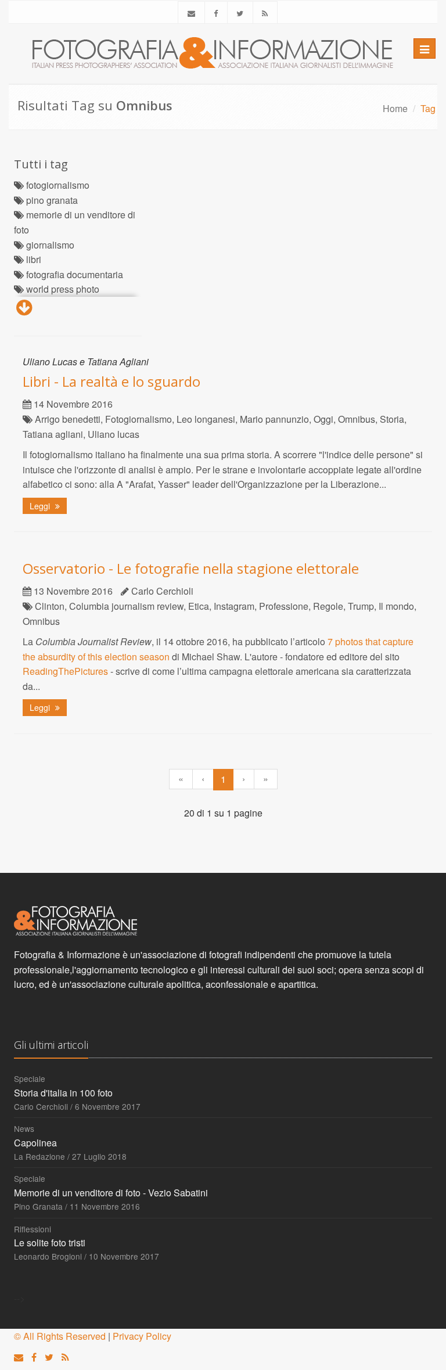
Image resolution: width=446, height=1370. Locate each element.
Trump (361, 606)
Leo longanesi (206, 419)
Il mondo (396, 606)
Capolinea (35, 1142)
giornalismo (50, 244)
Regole (328, 606)
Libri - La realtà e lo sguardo (111, 381)
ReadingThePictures (65, 671)
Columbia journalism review (126, 606)
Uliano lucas (113, 434)
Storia (392, 419)
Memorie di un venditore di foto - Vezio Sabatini (111, 1192)
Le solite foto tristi (49, 1242)
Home (395, 108)
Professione (283, 606)
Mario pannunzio (274, 419)
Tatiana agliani (53, 434)
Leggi (41, 506)
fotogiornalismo (57, 185)
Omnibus (356, 419)
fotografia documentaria (74, 274)
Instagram (234, 606)
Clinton (49, 606)
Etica (198, 606)
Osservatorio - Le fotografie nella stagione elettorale (191, 568)
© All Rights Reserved (60, 1336)
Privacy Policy (142, 1336)
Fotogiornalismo (138, 419)
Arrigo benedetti (67, 419)
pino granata (52, 200)
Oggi (323, 419)
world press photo (62, 289)
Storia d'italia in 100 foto (63, 1092)
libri (33, 259)
